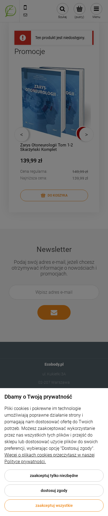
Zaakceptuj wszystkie (54, 505)
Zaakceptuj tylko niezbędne (54, 475)
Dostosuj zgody (54, 490)
